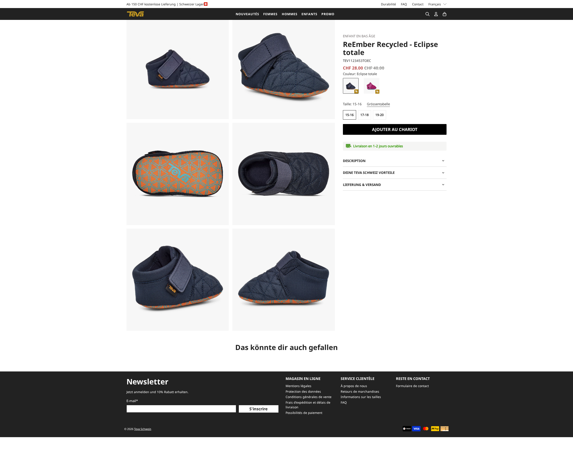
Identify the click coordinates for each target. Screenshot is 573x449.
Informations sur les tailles (361, 397)
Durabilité (388, 4)
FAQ (404, 4)
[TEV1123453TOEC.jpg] (177, 68)
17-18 (364, 115)
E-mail (132, 400)
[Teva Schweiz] (135, 14)
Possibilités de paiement (304, 413)
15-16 (349, 115)
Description (354, 160)
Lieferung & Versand (362, 184)
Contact (417, 4)
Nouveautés (247, 14)
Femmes (270, 14)
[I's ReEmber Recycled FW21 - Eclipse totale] (283, 68)
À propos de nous (354, 386)
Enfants (309, 14)
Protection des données (303, 391)
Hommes (289, 14)
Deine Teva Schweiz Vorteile (369, 172)
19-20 (379, 115)
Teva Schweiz (142, 429)
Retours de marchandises (360, 391)
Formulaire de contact (412, 386)
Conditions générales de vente (308, 397)
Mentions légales (298, 386)
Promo (327, 14)
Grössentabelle (378, 104)
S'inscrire (258, 408)
